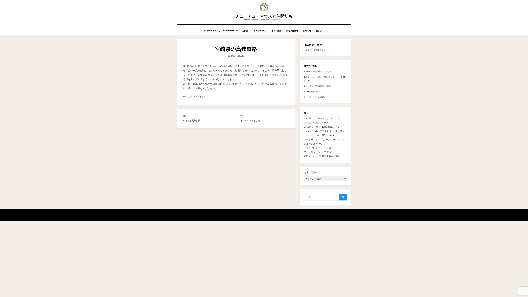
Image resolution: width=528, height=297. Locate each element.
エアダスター (327, 131)
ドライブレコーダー (314, 148)
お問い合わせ (292, 30)
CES (337, 118)
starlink (307, 131)
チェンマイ (339, 139)
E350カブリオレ (312, 127)
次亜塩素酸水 (326, 156)
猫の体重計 (276, 30)
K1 (337, 127)
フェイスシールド (313, 152)
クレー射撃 (320, 135)
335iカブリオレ (325, 118)
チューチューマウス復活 (314, 97)
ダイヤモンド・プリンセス (318, 139)
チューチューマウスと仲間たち (264, 16)
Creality (324, 122)
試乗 (337, 156)
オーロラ (339, 131)
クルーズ (308, 135)
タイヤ (331, 135)
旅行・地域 (198, 97)
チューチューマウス (314, 143)
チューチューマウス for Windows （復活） (226, 30)
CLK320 (308, 122)
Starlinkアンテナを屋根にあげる (317, 71)
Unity (315, 131)
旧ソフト (320, 30)
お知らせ (307, 30)
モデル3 (328, 152)
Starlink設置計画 (311, 91)
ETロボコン (328, 127)
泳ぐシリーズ (260, 30)
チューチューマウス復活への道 (317, 86)
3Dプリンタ (310, 118)
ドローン (331, 148)
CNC (315, 122)
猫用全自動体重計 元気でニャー (317, 50)
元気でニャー (311, 156)
